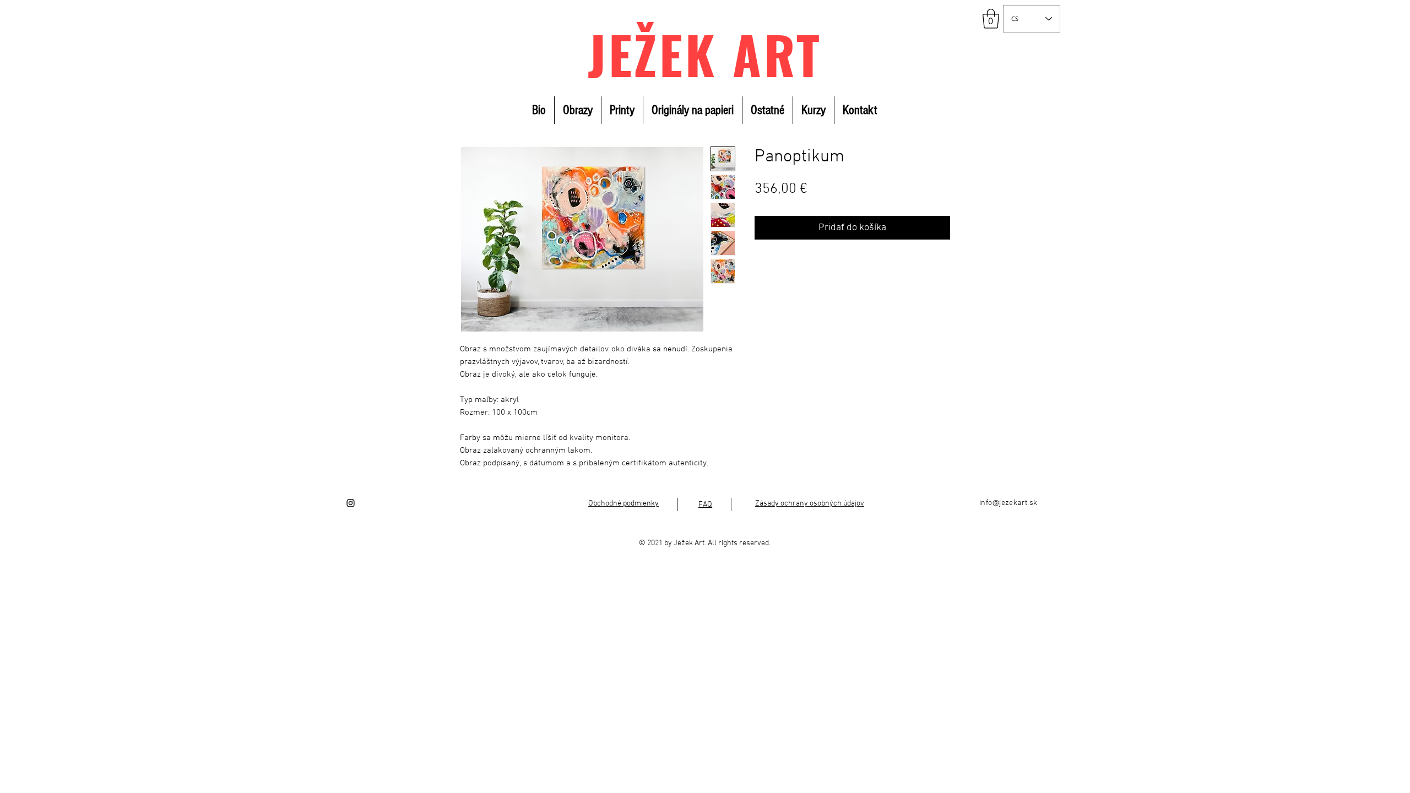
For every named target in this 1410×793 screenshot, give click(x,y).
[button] (991, 19)
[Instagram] (350, 503)
